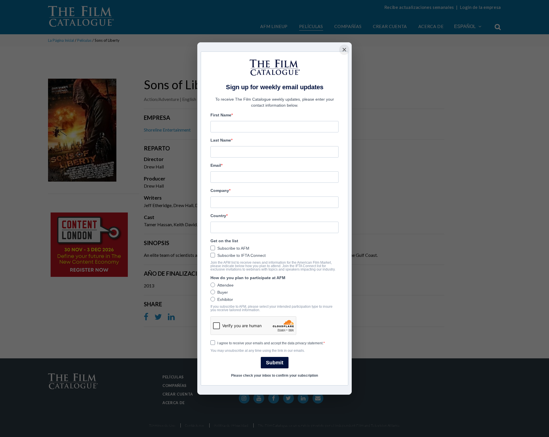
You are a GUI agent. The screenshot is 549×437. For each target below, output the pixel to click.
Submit (274, 363)
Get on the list (224, 241)
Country (218, 216)
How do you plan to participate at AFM (247, 278)
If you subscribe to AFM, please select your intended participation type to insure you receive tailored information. (271, 308)
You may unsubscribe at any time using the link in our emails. (257, 350)
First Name (220, 115)
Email (215, 165)
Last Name (220, 140)
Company (219, 190)
